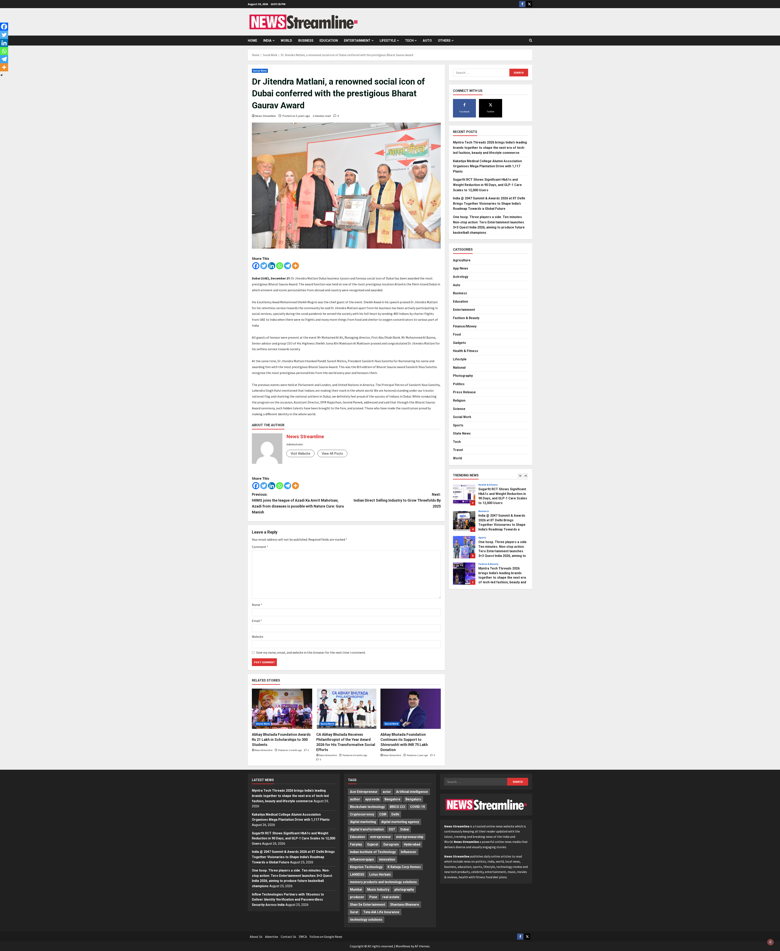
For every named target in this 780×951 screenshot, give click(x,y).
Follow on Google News (326, 937)
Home (252, 40)
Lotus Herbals (380, 874)
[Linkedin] (271, 265)
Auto (427, 40)
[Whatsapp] (279, 265)
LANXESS (357, 874)
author (355, 799)
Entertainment (357, 40)
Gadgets (459, 343)
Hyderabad (412, 844)
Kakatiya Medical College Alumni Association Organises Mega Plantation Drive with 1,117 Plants (487, 166)
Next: (397, 500)
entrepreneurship (409, 837)
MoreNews (403, 946)
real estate (390, 897)
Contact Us (288, 937)
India (267, 40)
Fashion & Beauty (466, 318)
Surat (354, 912)
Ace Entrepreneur (364, 792)
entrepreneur (380, 837)
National (459, 367)
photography (404, 889)
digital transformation (367, 829)
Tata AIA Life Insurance (381, 912)
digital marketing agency (400, 822)
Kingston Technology (366, 867)
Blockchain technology (367, 807)
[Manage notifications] (770, 942)
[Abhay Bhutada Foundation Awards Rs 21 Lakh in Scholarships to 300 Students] (282, 709)
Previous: (298, 503)
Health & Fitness (465, 351)
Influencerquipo (362, 859)
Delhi (395, 814)
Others (444, 40)
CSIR (382, 814)
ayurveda (372, 799)
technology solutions (366, 920)
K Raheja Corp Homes (404, 867)
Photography (463, 376)
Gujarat (372, 844)
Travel (458, 450)
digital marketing (363, 822)
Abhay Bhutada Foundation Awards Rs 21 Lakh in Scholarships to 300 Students (281, 739)
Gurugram (391, 844)
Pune (373, 897)
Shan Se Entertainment (367, 904)
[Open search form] (530, 40)
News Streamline (265, 116)
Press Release (464, 392)
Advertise (271, 937)
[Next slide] (525, 475)
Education (329, 40)
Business (305, 40)
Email (257, 621)
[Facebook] (255, 265)
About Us (256, 937)
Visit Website (300, 453)
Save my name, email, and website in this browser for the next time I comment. (311, 652)
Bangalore (392, 799)
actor (387, 792)
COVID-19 (417, 807)
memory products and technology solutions (383, 882)
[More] (295, 265)
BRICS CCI (397, 807)
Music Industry (378, 889)
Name (257, 605)
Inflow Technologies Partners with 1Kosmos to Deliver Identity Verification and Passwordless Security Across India (288, 899)
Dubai (404, 829)
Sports (458, 425)
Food (457, 334)
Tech (409, 40)
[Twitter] (263, 265)
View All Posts (332, 453)
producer (357, 897)
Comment (260, 547)
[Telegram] (287, 265)
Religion (459, 400)
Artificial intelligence (412, 792)
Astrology (460, 276)
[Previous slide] (520, 475)
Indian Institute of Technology (373, 852)
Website (257, 637)
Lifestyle (388, 40)
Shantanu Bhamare (404, 904)
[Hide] (1, 75)
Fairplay (356, 844)
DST (392, 829)
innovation (387, 859)
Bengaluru (413, 799)
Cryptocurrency (362, 814)
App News (460, 268)
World (286, 40)
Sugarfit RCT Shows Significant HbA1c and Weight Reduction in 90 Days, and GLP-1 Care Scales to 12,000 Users (487, 185)
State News (462, 433)
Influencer (408, 852)
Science (459, 409)
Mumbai (356, 889)
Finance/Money (465, 326)
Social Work (260, 70)
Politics (459, 384)
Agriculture (461, 260)
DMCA (303, 937)
